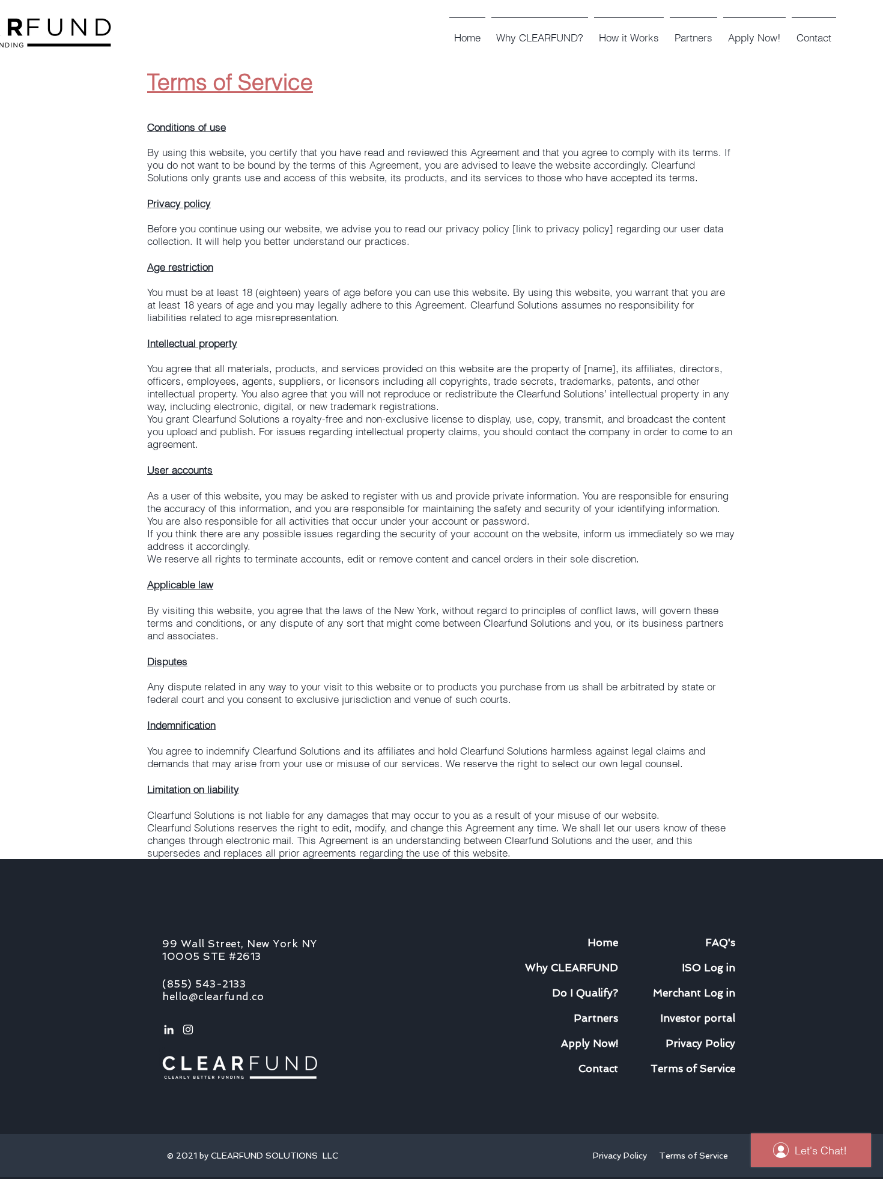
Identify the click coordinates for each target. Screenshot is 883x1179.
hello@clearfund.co (213, 997)
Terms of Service (693, 1155)
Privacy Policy (622, 1155)
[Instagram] (188, 1029)
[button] (629, 32)
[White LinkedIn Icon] (168, 1029)
